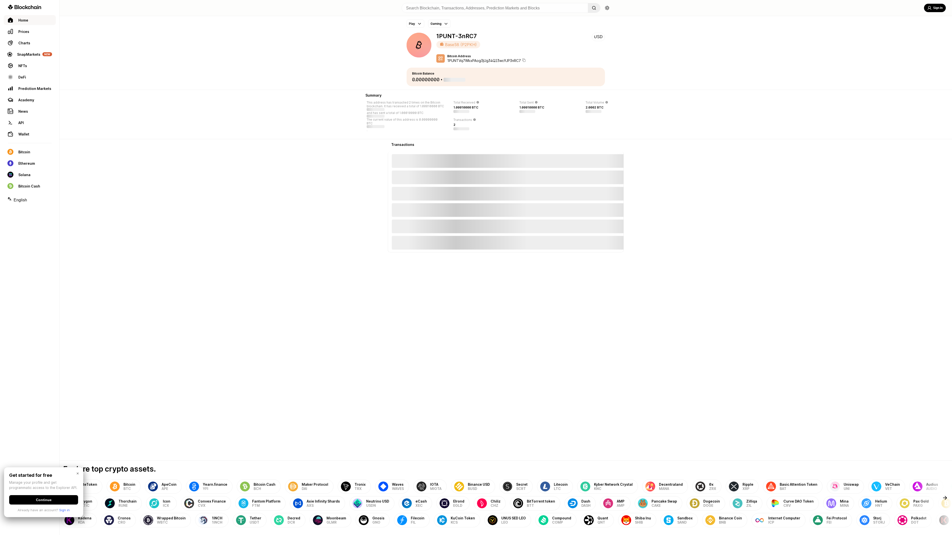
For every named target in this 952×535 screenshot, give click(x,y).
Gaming (436, 24)
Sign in (64, 510)
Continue (44, 500)
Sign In (938, 8)
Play (412, 24)
